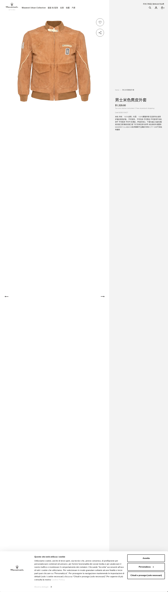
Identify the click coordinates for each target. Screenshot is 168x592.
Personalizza (145, 567)
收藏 (68, 8)
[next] (102, 296)
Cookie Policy (58, 580)
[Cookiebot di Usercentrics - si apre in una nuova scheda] (17, 587)
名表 (62, 8)
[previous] (6, 296)
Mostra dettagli (41, 587)
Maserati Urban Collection (34, 8)
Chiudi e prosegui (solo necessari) (146, 575)
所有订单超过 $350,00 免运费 (153, 4)
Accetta (146, 558)
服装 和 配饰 (53, 8)
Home (117, 90)
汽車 (73, 8)
